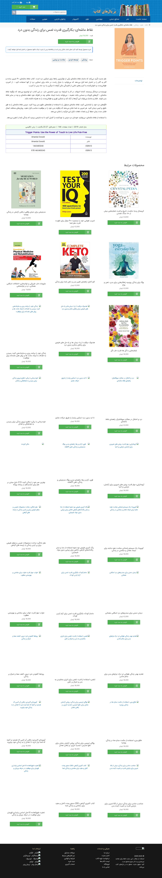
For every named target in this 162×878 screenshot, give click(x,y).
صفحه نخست (141, 19)
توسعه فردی (73, 59)
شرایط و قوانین (69, 858)
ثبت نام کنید (16, 2)
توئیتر (32, 861)
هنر (127, 19)
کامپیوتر (76, 19)
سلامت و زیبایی (59, 59)
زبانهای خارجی (59, 19)
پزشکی (136, 25)
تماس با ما (105, 867)
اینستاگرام (27, 855)
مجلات (32, 19)
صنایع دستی (114, 19)
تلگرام (32, 852)
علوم (87, 19)
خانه (146, 25)
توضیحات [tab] (138, 80)
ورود (27, 2)
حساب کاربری (70, 864)
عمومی (44, 19)
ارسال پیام (27, 864)
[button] (124, 222)
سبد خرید (71, 861)
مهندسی (99, 19)
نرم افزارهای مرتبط (68, 855)
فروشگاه (106, 864)
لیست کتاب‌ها (104, 861)
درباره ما (106, 852)
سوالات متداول (69, 852)
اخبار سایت (105, 855)
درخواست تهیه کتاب (102, 858)
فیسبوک (29, 858)
